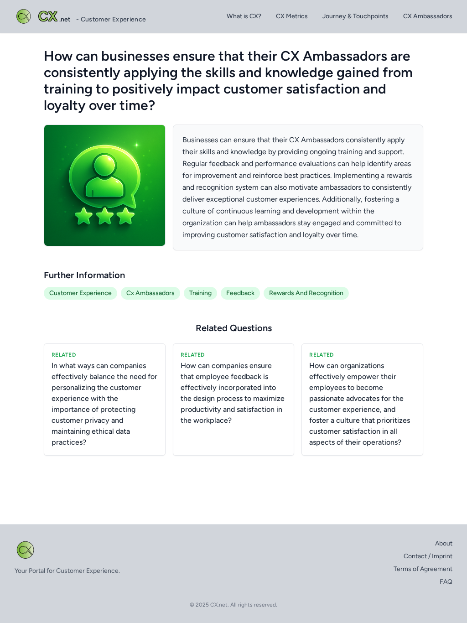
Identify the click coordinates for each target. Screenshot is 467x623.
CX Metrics (292, 16)
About (443, 543)
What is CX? (244, 16)
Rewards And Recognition (306, 293)
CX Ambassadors (427, 16)
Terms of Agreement (423, 569)
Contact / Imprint (428, 556)
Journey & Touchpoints (355, 16)
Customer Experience (80, 293)
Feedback (240, 293)
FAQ (446, 582)
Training (200, 293)
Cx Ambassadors (150, 293)
